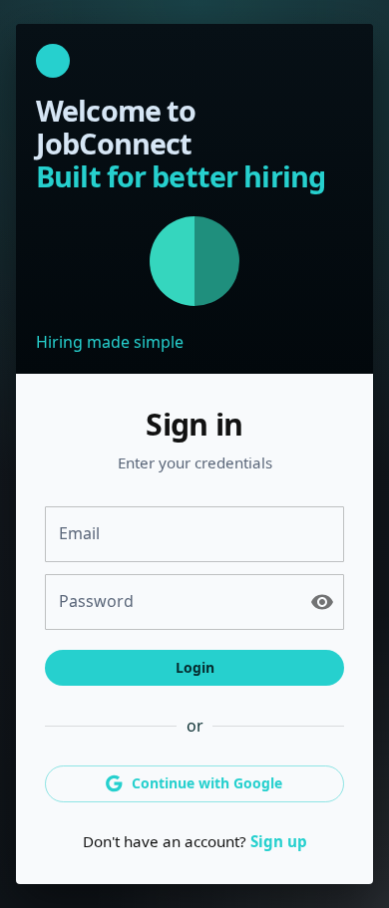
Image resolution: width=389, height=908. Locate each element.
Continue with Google (207, 782)
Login (195, 667)
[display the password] (322, 602)
